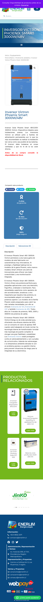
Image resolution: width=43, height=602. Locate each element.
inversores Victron (15, 337)
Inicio (7, 55)
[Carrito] (37, 9)
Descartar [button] (25, 5)
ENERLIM (7, 21)
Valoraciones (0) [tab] (24, 246)
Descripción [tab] (10, 246)
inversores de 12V (17, 307)
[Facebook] (9, 542)
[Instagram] (13, 542)
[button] (28, 8)
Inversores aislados (23, 58)
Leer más (13, 413)
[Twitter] (17, 542)
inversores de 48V (23, 309)
